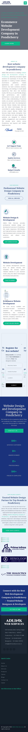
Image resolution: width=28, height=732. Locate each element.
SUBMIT (14, 385)
